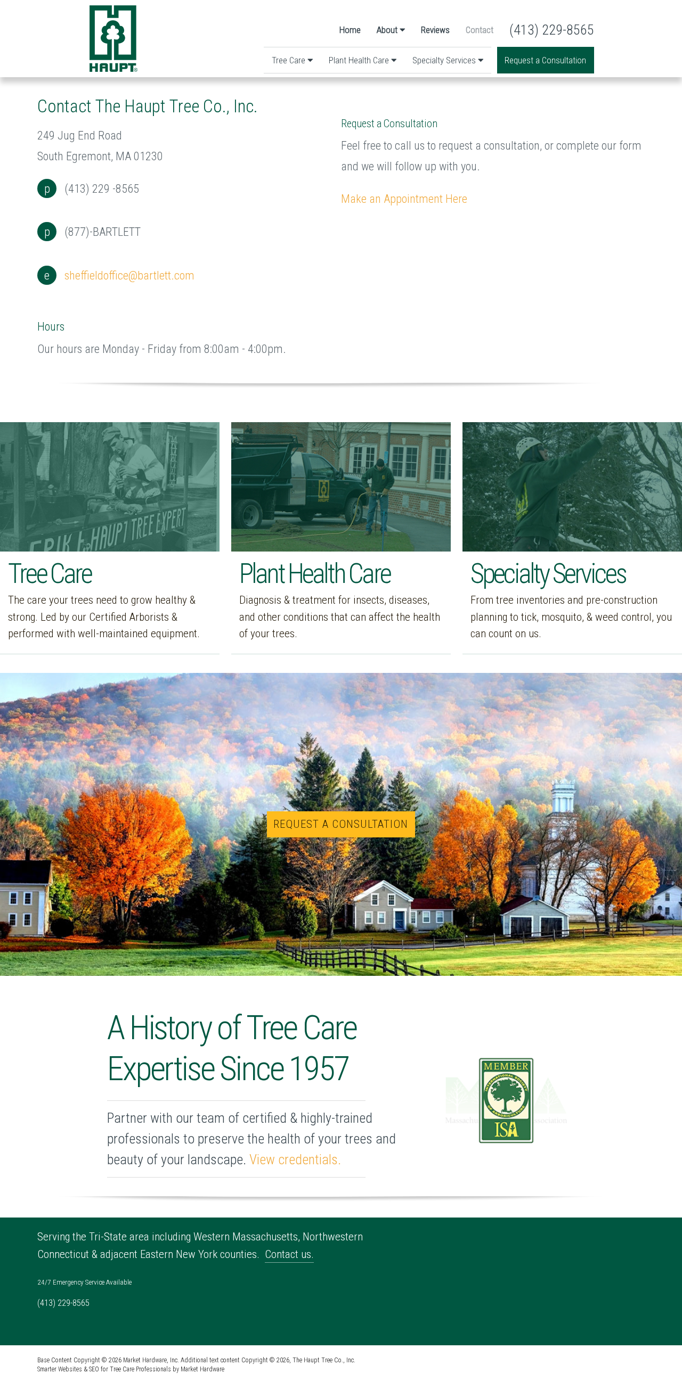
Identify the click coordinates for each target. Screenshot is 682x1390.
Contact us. (289, 1254)
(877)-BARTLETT (102, 231)
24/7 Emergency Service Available (84, 1282)
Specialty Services (445, 60)
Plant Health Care (360, 60)
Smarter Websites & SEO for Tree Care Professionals (104, 1369)
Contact (479, 29)
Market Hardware (202, 1369)
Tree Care (289, 60)
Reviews (435, 29)
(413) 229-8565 (551, 30)
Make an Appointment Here (404, 198)
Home (350, 29)
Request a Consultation (545, 60)
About (388, 29)
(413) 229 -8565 (101, 188)
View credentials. (295, 1159)
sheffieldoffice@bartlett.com (129, 275)
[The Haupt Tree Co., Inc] (113, 38)
